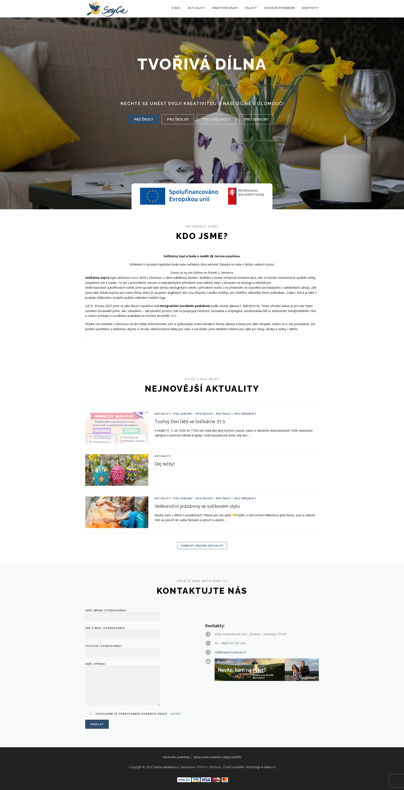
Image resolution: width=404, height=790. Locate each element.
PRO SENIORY (256, 119)
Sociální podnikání (279, 7)
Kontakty (310, 7)
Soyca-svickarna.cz (166, 767)
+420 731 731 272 (233, 643)
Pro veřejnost (245, 413)
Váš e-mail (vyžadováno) (105, 628)
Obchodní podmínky (176, 757)
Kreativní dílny (225, 7)
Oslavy (251, 7)
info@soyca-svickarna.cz (230, 652)
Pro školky (178, 119)
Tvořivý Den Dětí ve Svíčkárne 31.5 (190, 421)
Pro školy (143, 119)
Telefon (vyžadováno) (103, 645)
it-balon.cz (268, 767)
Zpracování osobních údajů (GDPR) (217, 757)
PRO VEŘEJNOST (216, 119)
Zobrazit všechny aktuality (202, 545)
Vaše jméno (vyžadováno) (106, 610)
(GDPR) (175, 713)
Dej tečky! (164, 463)
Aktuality (196, 7)
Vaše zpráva (95, 663)
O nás (176, 7)
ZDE (173, 316)
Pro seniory (183, 413)
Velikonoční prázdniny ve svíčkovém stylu (197, 506)
